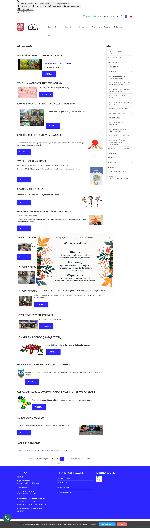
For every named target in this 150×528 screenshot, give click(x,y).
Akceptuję (122, 524)
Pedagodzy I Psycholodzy (119, 109)
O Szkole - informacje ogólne (116, 52)
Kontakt (51, 35)
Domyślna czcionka (62, 4)
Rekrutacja (67, 27)
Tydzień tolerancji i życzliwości (39, 134)
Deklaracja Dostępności (65, 492)
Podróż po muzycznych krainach (39, 55)
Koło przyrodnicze (30, 267)
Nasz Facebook (113, 62)
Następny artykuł (77, 459)
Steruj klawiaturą (27, 9)
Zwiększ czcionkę (44, 4)
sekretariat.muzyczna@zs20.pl (37, 504)
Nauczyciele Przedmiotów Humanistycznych (119, 84)
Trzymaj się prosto (30, 188)
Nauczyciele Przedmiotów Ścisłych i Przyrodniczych (119, 90)
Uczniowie (96, 27)
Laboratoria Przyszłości (117, 171)
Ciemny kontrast (41, 6)
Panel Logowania (29, 442)
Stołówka (112, 162)
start (30, 459)
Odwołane (110, 16)
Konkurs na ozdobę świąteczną (39, 337)
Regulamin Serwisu (63, 478)
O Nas (57, 27)
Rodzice (107, 27)
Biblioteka (112, 153)
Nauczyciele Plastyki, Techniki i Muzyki (117, 130)
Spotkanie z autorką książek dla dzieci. (43, 364)
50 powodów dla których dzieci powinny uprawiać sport (56, 392)
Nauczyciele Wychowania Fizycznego (119, 103)
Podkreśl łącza (25, 12)
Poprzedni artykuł (42, 459)
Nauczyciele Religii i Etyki (119, 136)
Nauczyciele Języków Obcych (117, 97)
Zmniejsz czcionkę (27, 4)
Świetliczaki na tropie (32, 161)
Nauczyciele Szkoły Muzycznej (116, 124)
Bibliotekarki (114, 118)
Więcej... (48, 74)
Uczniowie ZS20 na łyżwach (35, 315)
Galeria (111, 167)
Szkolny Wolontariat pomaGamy (39, 83)
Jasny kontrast (26, 6)
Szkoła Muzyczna (82, 27)
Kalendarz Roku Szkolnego (118, 149)
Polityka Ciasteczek (63, 487)
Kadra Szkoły (113, 67)
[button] (75, 1)
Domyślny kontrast (73, 6)
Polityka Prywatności (63, 483)
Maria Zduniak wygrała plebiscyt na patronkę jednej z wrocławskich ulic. (43, 450)
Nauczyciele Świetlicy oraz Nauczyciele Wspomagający (117, 142)
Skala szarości (57, 6)
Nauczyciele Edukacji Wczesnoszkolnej (117, 77)
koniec (89, 459)
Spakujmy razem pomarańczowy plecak (44, 211)
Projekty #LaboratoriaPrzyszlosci (119, 177)
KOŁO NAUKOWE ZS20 (30, 417)
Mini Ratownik (27, 237)
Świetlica (111, 158)
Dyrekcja (112, 71)
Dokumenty (118, 27)
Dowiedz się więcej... (107, 524)
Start (50, 27)
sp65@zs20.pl (31, 494)
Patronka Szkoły (114, 58)
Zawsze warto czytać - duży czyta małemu (46, 103)
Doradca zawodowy (117, 113)
